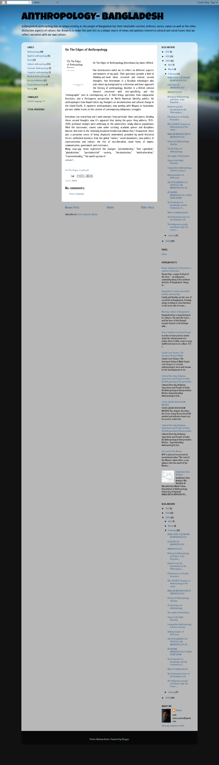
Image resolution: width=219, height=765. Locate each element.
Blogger (125, 739)
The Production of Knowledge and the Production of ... (177, 205)
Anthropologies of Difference (176, 176)
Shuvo (179, 710)
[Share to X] (85, 176)
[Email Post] (72, 176)
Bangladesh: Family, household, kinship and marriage (175, 292)
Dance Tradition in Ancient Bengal (176, 332)
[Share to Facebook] (88, 176)
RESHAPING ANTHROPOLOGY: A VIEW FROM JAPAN (179, 195)
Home (110, 207)
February (172, 74)
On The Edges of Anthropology (175, 150)
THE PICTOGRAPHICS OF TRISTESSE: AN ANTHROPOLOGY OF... (178, 185)
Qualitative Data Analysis (183, 473)
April (170, 65)
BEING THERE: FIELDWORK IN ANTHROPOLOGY (179, 79)
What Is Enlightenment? (178, 212)
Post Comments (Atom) (87, 214)
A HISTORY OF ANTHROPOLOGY (176, 86)
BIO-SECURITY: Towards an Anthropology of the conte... (179, 127)
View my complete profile (173, 725)
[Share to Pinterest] (91, 176)
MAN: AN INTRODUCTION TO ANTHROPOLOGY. (179, 135)
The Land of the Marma (172, 451)
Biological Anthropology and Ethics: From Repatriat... (178, 100)
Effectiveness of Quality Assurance (178, 118)
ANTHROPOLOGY (175, 92)
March (171, 69)
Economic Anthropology (37, 68)
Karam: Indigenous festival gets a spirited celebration (176, 269)
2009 (168, 61)
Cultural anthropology (36, 64)
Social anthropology (36, 84)
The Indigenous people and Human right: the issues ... (178, 227)
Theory (30, 88)
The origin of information (178, 156)
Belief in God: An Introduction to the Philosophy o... (177, 109)
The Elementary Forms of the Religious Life (178, 218)
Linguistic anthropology (37, 72)
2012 (167, 51)
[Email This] (78, 176)
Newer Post (72, 207)
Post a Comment (76, 194)
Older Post (147, 207)
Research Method (35, 80)
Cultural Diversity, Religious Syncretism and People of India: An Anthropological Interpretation (176, 379)
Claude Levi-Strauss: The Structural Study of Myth (173, 354)
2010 (167, 56)
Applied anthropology (37, 56)
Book (74, 180)
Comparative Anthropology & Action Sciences (179, 169)
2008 (168, 241)
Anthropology (33, 51)
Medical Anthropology (37, 76)
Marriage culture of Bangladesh (176, 312)
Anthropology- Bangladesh (92, 17)
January (171, 235)
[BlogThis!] (81, 176)
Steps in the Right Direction (175, 162)
